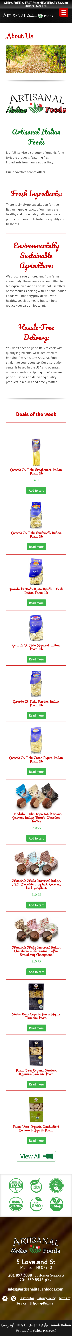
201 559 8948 (32, 1279)
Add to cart (36, 490)
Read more (36, 547)
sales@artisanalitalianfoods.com (35, 1289)
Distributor (27, 1298)
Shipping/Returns (42, 1303)
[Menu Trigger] (63, 12)
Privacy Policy (46, 1298)
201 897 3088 (20, 1275)
